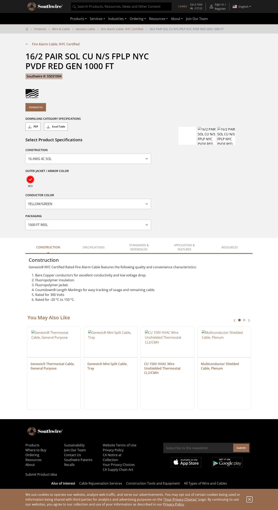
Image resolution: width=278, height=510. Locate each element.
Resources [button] (157, 18)
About (30, 464)
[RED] (30, 179)
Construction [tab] (48, 247)
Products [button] (77, 18)
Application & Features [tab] (184, 247)
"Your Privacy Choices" (180, 499)
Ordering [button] (136, 18)
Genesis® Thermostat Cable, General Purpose (53, 366)
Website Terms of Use (119, 445)
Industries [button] (116, 18)
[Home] (26, 29)
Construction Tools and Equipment (153, 483)
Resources (33, 460)
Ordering (32, 455)
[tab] (239, 320)
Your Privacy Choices (119, 464)
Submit (241, 448)
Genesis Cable (85, 29)
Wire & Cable (61, 29)
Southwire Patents (78, 460)
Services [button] (96, 18)
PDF (35, 126)
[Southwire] (45, 6)
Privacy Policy (173, 504)
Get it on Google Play (227, 462)
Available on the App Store (186, 462)
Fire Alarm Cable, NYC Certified (122, 29)
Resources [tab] (230, 247)
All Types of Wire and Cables (205, 483)
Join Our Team (197, 18)
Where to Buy (35, 450)
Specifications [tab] (94, 247)
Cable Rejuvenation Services (100, 483)
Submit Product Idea (41, 474)
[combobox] (121, 6)
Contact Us (36, 107)
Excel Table (58, 126)
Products (40, 29)
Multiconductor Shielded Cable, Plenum (220, 366)
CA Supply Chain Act (118, 469)
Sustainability (74, 445)
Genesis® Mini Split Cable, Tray (107, 366)
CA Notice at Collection (112, 457)
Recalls (69, 464)
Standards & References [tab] (139, 247)
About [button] (175, 18)
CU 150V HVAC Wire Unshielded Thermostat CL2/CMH (162, 368)
